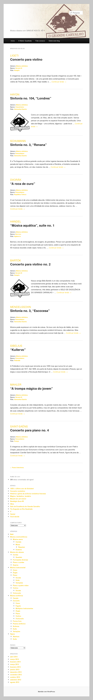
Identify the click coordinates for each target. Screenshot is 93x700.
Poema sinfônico (19, 623)
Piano (15, 575)
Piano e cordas (18, 562)
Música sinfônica (22, 66)
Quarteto (19, 557)
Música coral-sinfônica (18, 537)
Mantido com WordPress (46, 691)
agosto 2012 (14, 682)
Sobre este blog (54, 41)
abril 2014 (13, 656)
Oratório (19, 549)
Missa (18, 544)
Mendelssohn (20, 307)
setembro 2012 (15, 679)
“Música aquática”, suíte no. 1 (32, 225)
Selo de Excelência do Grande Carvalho (25, 506)
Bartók (15, 260)
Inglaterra (17, 236)
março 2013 (14, 664)
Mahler (15, 384)
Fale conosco (40, 41)
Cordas (15, 554)
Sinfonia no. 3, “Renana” (28, 144)
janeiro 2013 (14, 669)
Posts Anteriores (17, 467)
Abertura (16, 636)
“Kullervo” (18, 349)
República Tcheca (20, 194)
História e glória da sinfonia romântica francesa (28, 493)
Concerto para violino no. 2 (30, 264)
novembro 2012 (16, 674)
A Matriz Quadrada (25, 41)
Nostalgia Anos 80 (17, 501)
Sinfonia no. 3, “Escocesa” (30, 310)
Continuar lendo (59, 81)
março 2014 (14, 659)
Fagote (18, 606)
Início (13, 41)
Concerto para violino (26, 59)
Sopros (15, 565)
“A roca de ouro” (22, 183)
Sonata (18, 577)
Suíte (17, 580)
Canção (15, 598)
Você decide (14, 516)
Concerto (16, 600)
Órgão (15, 572)
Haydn (14, 94)
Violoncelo (17, 593)
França (16, 441)
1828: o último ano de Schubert (22, 488)
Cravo (15, 570)
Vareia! (12, 514)
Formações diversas (20, 560)
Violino (15, 588)
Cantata (18, 542)
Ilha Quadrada (22, 20)
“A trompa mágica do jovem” (31, 388)
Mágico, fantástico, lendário (20, 496)
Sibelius (16, 345)
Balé (11, 534)
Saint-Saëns (19, 426)
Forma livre (17, 621)
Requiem (21, 547)
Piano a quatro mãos (20, 585)
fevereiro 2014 (15, 662)
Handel (15, 221)
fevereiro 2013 (15, 667)
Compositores (16, 522)
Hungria (16, 70)
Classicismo (19, 107)
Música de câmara (17, 552)
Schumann (18, 141)
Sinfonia (16, 626)
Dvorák (15, 179)
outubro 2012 (15, 677)
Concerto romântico (17, 491)
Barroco (18, 234)
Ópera (12, 634)
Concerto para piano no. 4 (29, 430)
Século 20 (18, 68)
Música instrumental (17, 567)
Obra (12, 504)
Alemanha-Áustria (20, 109)
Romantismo (19, 153)
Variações (19, 583)
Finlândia (17, 360)
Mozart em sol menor (18, 498)
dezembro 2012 (16, 672)
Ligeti (14, 55)
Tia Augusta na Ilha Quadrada (21, 509)
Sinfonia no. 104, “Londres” (30, 98)
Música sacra (18, 539)
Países (12, 645)
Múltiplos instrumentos (24, 608)
